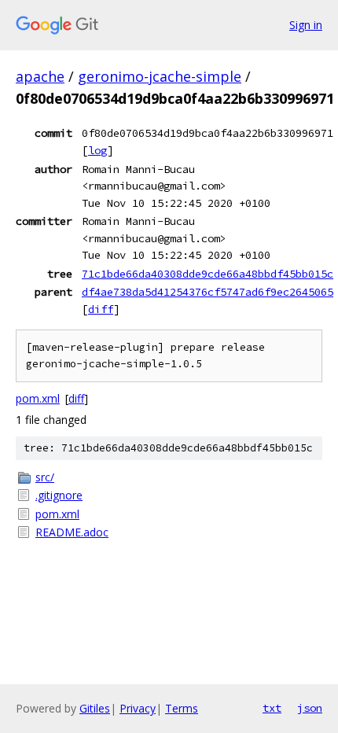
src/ (44, 477)
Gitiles (94, 708)
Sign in (305, 24)
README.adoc (71, 532)
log (97, 150)
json (309, 708)
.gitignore (59, 495)
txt (272, 708)
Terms (181, 708)
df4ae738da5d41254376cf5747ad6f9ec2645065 (207, 292)
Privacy (137, 708)
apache (40, 76)
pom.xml (38, 398)
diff (100, 309)
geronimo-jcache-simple (159, 76)
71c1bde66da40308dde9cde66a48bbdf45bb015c (207, 274)
